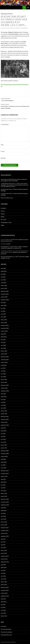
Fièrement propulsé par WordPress (8, 642)
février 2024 (4, 351)
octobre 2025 (4, 297)
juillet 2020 (3, 462)
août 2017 (3, 539)
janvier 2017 (4, 553)
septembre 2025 (5, 299)
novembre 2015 (5, 590)
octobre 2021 (4, 422)
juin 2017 (3, 542)
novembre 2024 (5, 328)
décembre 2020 (5, 450)
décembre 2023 (5, 356)
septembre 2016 (5, 561)
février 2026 (4, 285)
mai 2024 (3, 342)
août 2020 (3, 459)
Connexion (3, 626)
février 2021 (4, 445)
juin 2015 (3, 604)
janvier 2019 (4, 496)
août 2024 (3, 334)
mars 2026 (3, 282)
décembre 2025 (5, 291)
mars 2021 (3, 442)
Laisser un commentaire (21, 28)
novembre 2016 (5, 556)
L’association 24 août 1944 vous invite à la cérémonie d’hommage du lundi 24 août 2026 (14, 180)
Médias (2, 216)
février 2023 (4, 379)
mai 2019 (3, 487)
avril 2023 (3, 373)
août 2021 (3, 428)
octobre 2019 (4, 476)
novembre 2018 (5, 502)
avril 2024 (3, 345)
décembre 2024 (5, 325)
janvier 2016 (4, 584)
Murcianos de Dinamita (6, 256)
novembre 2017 (5, 530)
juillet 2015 (3, 601)
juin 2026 (3, 274)
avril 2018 (3, 516)
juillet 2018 (3, 510)
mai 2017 (3, 544)
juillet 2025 (3, 305)
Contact (8, 243)
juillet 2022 (3, 396)
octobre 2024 (4, 331)
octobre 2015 (4, 593)
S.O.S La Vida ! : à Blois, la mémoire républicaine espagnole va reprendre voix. (14, 247)
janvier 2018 (4, 524)
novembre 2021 (5, 419)
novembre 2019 (5, 473)
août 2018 (3, 507)
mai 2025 (3, 311)
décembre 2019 (5, 470)
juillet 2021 (3, 430)
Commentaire (5, 124)
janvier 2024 (4, 354)
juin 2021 (3, 433)
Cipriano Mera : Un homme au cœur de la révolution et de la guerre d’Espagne (15, 106)
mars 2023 (3, 376)
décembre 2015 (5, 587)
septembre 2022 (5, 391)
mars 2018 (3, 519)
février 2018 (4, 522)
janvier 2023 (4, 382)
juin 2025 (3, 308)
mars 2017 (3, 547)
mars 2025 (3, 316)
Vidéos (2, 225)
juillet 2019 (3, 482)
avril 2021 (3, 439)
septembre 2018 (5, 505)
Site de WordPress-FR (6, 635)
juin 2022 (3, 399)
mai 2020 (3, 465)
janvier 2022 (4, 413)
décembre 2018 (5, 499)
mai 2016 (3, 573)
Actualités (3, 208)
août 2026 (3, 268)
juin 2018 (3, 513)
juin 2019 (3, 485)
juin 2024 (3, 339)
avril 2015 (3, 610)
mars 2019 (3, 490)
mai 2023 (3, 371)
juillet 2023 (3, 365)
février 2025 (4, 319)
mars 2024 (3, 348)
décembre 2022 (5, 385)
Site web (3, 158)
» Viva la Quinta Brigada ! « (8, 99)
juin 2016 (3, 570)
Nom (2, 144)
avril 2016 (3, 576)
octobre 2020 (4, 456)
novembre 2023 (5, 359)
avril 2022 (3, 405)
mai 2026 (3, 277)
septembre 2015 (5, 596)
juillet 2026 (3, 271)
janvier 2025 (4, 322)
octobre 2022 (4, 388)
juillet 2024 (3, 336)
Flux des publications (6, 629)
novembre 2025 (5, 294)
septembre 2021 (5, 425)
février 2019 (4, 493)
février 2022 (4, 411)
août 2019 (3, 479)
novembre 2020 (5, 453)
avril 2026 (3, 279)
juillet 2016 (3, 567)
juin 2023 (3, 368)
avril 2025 (3, 314)
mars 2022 (3, 408)
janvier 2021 (4, 448)
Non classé (3, 219)
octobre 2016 (4, 559)
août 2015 (3, 599)
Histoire (3, 214)
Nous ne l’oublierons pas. (7, 197)
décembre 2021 (5, 416)
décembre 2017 (5, 527)
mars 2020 (3, 467)
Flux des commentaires (6, 632)
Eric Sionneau (11, 28)
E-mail (2, 151)
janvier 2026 (4, 288)
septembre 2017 (5, 536)
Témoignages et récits (7, 13)
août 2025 (3, 302)
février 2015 (4, 616)
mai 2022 (3, 402)
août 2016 (3, 564)
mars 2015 (3, 613)
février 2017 (4, 550)
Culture (3, 211)
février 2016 (4, 581)
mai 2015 (3, 607)
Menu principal (28, 7)
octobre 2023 (4, 362)
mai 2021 (3, 436)
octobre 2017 (4, 533)
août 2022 (3, 393)
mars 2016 (3, 579)
